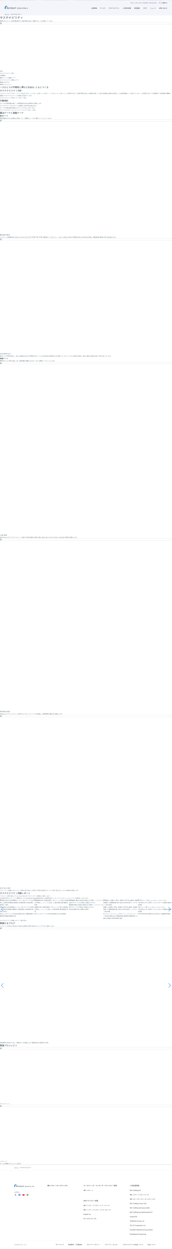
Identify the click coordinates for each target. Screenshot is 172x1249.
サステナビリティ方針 (7, 73)
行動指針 (3, 75)
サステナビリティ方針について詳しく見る (13, 98)
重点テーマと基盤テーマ (7, 78)
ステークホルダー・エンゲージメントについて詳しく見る (18, 110)
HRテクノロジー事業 (90, 1201)
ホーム (7, 14)
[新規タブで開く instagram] (27, 1195)
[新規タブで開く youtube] (23, 1195)
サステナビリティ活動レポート (10, 80)
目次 (1, 71)
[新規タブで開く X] (15, 1195)
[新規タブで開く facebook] (19, 1195)
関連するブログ (5, 82)
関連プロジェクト (5, 84)
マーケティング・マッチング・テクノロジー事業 (100, 1185)
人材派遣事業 (134, 1185)
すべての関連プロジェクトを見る (10, 1163)
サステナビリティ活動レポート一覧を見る (13, 920)
